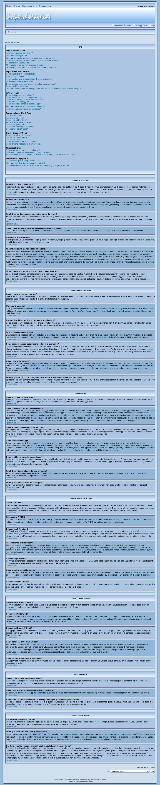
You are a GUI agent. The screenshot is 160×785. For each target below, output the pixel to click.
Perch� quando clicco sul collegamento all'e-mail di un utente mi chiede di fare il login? (43, 89)
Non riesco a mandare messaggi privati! (23, 150)
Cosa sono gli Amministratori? (18, 135)
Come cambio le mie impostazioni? (21, 74)
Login (153, 26)
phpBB (91, 779)
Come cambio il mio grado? (18, 86)
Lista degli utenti (30, 6)
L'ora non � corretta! (15, 76)
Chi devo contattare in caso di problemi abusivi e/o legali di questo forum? (37, 166)
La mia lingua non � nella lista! (19, 82)
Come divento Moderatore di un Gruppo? (23, 144)
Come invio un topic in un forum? (20, 95)
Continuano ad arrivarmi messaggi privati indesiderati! (29, 152)
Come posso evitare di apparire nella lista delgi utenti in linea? (32, 61)
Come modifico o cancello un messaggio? (24, 97)
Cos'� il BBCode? (14, 116)
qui (135, 510)
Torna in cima (12, 195)
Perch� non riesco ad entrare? (19, 53)
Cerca (18, 6)
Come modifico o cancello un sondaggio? (23, 104)
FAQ (10, 6)
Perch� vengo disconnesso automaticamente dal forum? (30, 58)
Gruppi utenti (46, 6)
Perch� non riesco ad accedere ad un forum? (25, 106)
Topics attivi (118, 26)
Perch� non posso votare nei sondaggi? (23, 109)
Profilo (129, 26)
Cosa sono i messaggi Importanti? (20, 127)
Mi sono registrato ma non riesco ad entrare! (24, 65)
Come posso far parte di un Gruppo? (21, 142)
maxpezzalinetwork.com (146, 6)
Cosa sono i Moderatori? (16, 137)
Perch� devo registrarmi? (17, 56)
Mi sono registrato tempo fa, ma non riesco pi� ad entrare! (31, 67)
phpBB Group (71, 722)
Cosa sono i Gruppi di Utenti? (18, 139)
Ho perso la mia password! (17, 63)
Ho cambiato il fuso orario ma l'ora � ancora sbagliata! (29, 79)
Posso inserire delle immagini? (19, 122)
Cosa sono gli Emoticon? (16, 120)
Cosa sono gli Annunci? (16, 125)
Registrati (12, 32)
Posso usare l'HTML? (15, 118)
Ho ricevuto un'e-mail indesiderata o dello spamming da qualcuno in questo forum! (41, 154)
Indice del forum (12, 42)
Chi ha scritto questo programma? (20, 161)
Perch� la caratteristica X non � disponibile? (25, 163)
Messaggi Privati (141, 26)
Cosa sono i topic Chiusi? (17, 129)
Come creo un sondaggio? (17, 102)
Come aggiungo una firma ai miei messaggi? (25, 99)
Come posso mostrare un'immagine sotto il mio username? (31, 84)
